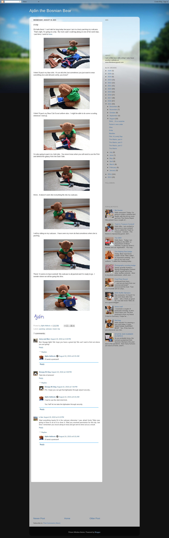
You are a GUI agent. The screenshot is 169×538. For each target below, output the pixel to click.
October (113, 113)
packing (42, 329)
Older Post (95, 518)
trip (59, 329)
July (111, 152)
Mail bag (118, 320)
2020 (110, 89)
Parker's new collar (116, 124)
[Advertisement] (66, 499)
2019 (110, 92)
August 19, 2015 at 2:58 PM (61, 372)
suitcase (49, 329)
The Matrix (113, 148)
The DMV (118, 238)
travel (55, 329)
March (112, 164)
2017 (110, 98)
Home (67, 518)
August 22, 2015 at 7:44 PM (67, 387)
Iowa (50, 34)
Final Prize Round (121, 279)
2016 (110, 101)
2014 (110, 174)
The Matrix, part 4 (115, 139)
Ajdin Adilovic (50, 356)
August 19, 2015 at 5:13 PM (54, 417)
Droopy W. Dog (45, 372)
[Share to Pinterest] (74, 326)
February (113, 167)
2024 (110, 77)
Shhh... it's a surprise (116, 121)
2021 (110, 86)
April (111, 161)
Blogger (97, 532)
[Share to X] (69, 326)
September (114, 116)
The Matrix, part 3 (115, 142)
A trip (111, 130)
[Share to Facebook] (71, 326)
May (111, 158)
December (114, 106)
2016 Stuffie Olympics (122, 293)
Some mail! (119, 306)
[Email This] (65, 326)
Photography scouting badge (125, 265)
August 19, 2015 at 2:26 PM (61, 339)
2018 (110, 95)
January (113, 170)
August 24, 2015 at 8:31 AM (69, 356)
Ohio (111, 127)
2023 (110, 80)
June (112, 155)
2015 (110, 104)
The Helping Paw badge (123, 251)
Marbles (112, 133)
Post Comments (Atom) (51, 523)
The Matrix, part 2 (115, 145)
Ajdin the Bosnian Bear (50, 10)
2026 (110, 71)
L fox (41, 417)
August (112, 119)
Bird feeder (119, 210)
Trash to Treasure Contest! (124, 224)
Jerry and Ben (44, 339)
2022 (110, 83)
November (114, 109)
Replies (44, 352)
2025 (110, 74)
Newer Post (39, 518)
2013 (110, 177)
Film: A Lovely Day (115, 136)
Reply (41, 347)
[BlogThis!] (67, 326)
